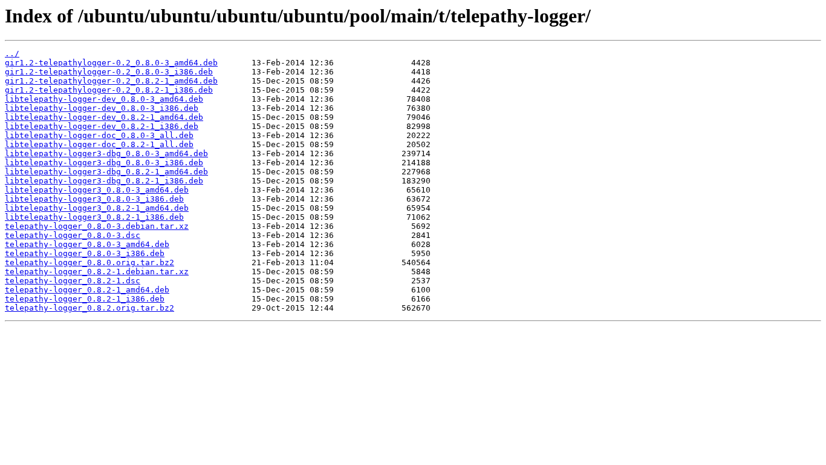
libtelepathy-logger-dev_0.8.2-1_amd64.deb (104, 117)
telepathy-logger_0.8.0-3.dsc (72, 235)
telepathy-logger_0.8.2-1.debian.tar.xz (97, 271)
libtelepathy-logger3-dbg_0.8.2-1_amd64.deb (106, 171)
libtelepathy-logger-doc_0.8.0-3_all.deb (99, 135)
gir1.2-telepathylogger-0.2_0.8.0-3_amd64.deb (111, 62)
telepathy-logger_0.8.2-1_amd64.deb (87, 289)
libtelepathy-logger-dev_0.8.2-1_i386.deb (101, 126)
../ (12, 53)
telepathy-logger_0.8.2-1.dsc (72, 280)
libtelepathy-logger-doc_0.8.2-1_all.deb (99, 144)
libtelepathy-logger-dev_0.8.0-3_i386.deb (101, 108)
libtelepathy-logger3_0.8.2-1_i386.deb (94, 217)
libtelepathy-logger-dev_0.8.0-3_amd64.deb (104, 99)
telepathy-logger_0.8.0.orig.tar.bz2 (89, 262)
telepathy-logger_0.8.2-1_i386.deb (84, 298)
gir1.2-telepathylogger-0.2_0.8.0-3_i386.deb (109, 71)
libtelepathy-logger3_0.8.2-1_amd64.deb (97, 208)
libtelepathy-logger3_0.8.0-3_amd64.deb (97, 189)
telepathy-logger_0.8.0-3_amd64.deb (87, 244)
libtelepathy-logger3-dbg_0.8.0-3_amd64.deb (106, 153)
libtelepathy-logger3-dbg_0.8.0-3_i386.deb (104, 162)
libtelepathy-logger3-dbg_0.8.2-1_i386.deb (104, 180)
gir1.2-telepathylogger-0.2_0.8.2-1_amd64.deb (111, 80)
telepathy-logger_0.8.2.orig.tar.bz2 (89, 307)
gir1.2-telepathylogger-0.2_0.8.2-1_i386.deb (109, 89)
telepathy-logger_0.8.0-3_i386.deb (84, 253)
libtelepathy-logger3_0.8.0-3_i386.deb (94, 198)
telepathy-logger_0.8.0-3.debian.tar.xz (97, 226)
